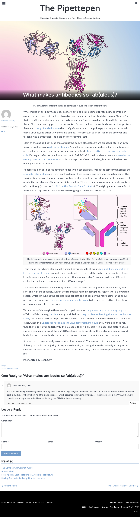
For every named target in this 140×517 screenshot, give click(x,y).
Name (5, 441)
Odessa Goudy (8, 121)
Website (99, 441)
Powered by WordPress (12, 502)
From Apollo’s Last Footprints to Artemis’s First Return (27, 475)
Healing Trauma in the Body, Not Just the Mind (23, 478)
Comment (6, 421)
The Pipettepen (70, 8)
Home (113, 502)
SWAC (121, 502)
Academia (114, 507)
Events (105, 507)
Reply (134, 403)
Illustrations (94, 507)
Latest (35, 502)
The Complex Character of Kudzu (17, 468)
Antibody (6, 368)
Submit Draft (127, 507)
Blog (3, 365)
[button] (136, 3)
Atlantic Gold (7, 471)
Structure (14, 368)
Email (51, 441)
